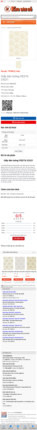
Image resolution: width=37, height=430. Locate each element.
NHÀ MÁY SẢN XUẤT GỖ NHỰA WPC (13, 331)
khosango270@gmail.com (12, 297)
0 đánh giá (9, 113)
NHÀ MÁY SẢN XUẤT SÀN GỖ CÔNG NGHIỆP (15, 300)
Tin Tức (13, 1)
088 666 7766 (11, 335)
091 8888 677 (8, 406)
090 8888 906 (10, 389)
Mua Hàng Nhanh (19, 122)
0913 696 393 (11, 304)
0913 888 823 (11, 341)
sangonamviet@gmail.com (27, 423)
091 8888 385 (8, 375)
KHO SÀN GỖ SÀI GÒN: (9, 292)
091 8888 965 (11, 310)
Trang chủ (3, 27)
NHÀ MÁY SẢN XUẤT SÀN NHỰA (12, 312)
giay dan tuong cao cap (6, 287)
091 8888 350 (8, 396)
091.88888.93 (20, 368)
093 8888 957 (10, 382)
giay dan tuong (7, 285)
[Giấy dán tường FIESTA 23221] (18, 68)
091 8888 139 (11, 322)
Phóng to (18, 58)
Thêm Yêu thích (7, 282)
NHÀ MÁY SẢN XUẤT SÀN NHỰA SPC (13, 337)
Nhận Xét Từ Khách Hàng (20, 113)
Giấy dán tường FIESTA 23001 (10, 271)
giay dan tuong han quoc (29, 285)
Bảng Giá (19, 1)
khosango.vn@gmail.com (12, 361)
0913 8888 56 (18, 359)
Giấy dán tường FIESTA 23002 (22, 271)
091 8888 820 (11, 316)
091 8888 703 (26, 359)
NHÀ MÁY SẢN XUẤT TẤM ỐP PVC (12, 325)
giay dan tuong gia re (17, 285)
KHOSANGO (18, 412)
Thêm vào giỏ (19, 118)
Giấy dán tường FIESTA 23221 (14, 27)
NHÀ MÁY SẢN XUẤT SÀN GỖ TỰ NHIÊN (14, 318)
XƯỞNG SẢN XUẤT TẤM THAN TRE (12, 306)
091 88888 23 (10, 295)
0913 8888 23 (11, 329)
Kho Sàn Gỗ (20, 414)
